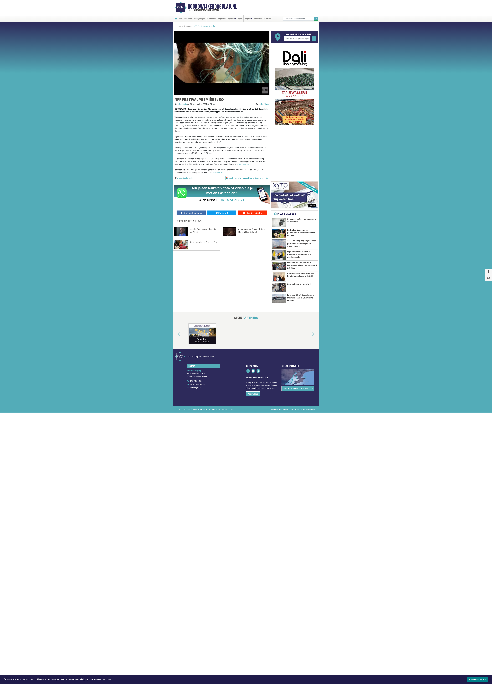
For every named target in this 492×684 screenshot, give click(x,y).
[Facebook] (248, 371)
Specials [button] (231, 19)
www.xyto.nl (195, 387)
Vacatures (258, 19)
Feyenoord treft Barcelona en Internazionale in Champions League (300, 298)
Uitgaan (187, 26)
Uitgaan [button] (248, 19)
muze (179, 178)
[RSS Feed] (258, 371)
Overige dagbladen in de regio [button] (295, 388)
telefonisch (188, 178)
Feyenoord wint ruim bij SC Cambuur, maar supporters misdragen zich (299, 254)
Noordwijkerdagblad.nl (212, 6)
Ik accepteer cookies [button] (478, 679)
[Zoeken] (316, 19)
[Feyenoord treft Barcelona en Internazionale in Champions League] (279, 298)
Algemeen (188, 19)
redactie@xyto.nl (197, 384)
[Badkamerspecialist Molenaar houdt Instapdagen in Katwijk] (279, 277)
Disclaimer (295, 409)
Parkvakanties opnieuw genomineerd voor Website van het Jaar (301, 232)
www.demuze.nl (244, 164)
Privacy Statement (308, 409)
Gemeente (211, 19)
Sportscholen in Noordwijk (299, 284)
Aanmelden (253, 394)
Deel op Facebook (193, 213)
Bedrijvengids (199, 19)
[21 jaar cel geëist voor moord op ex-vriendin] (279, 222)
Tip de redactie (254, 213)
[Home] (175, 18)
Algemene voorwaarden (280, 409)
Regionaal (222, 19)
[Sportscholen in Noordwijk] (279, 287)
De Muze (265, 104)
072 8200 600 (196, 381)
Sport (240, 19)
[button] (176, 334)
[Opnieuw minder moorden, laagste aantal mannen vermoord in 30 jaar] (279, 266)
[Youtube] (253, 371)
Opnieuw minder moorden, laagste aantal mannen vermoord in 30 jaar (302, 265)
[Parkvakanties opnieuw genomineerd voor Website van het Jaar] (279, 233)
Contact (267, 19)
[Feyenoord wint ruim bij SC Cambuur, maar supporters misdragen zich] (279, 255)
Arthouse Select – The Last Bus (203, 242)
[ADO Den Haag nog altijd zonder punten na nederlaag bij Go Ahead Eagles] (279, 244)
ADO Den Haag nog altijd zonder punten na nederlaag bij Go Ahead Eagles (301, 243)
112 (180, 19)
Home (178, 26)
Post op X (223, 213)
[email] (488, 278)
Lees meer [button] (106, 679)
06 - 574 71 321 (231, 200)
